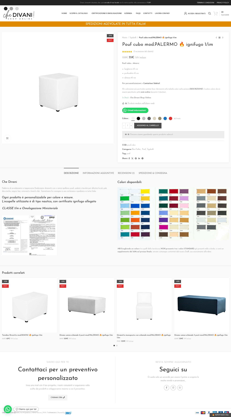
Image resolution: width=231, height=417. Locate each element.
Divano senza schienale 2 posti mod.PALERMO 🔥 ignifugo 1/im (86, 335)
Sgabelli (133, 38)
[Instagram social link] (173, 387)
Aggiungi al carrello (148, 125)
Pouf (144, 149)
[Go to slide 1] (114, 345)
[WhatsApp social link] (180, 387)
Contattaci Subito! (151, 83)
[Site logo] (18, 13)
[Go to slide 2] (117, 345)
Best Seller (136, 149)
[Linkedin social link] (139, 159)
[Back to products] (219, 37)
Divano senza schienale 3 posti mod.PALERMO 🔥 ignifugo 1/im (201, 335)
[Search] (209, 13)
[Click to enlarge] (7, 138)
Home (124, 38)
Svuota (178, 118)
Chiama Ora (56, 397)
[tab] (71, 172)
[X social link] (132, 159)
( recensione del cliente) (143, 52)
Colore (125, 118)
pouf (128, 154)
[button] (8, 409)
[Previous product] (216, 37)
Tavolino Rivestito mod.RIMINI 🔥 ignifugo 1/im (22, 335)
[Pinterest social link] (136, 159)
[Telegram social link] (142, 159)
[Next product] (222, 37)
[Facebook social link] (129, 159)
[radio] (133, 118)
